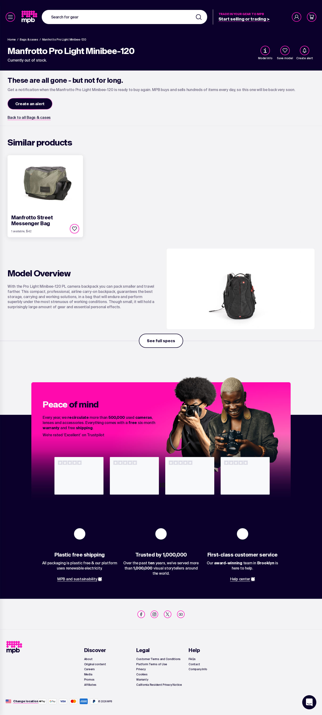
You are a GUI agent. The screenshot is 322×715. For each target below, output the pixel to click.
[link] (30, 17)
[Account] (296, 17)
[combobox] (124, 17)
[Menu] (10, 17)
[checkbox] (285, 50)
